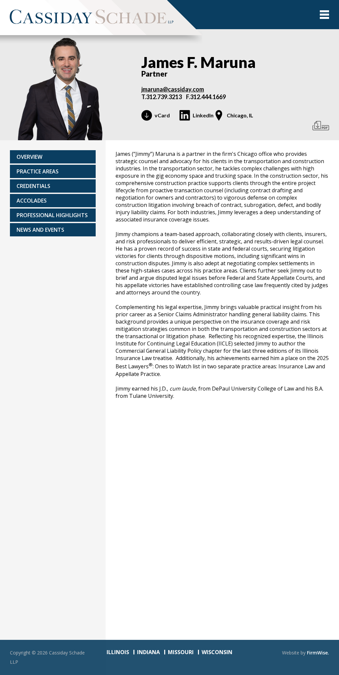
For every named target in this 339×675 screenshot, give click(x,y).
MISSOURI (181, 652)
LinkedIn (203, 115)
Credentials (33, 186)
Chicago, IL (240, 115)
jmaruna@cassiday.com (172, 89)
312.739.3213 (164, 96)
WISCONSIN (217, 652)
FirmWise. (318, 652)
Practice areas (38, 171)
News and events (40, 229)
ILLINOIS (118, 652)
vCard (162, 115)
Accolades (32, 200)
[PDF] (321, 125)
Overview (29, 156)
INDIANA (148, 652)
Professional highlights (52, 215)
